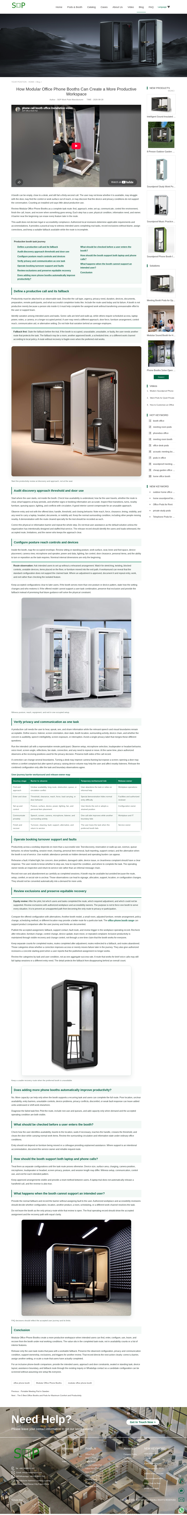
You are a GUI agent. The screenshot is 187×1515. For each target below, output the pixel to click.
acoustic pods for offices (154, 1458)
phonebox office (159, 433)
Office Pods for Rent (162, 504)
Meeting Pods (90, 1458)
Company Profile (130, 1454)
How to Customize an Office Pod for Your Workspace (160, 406)
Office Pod (89, 1454)
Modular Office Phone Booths (49, 1383)
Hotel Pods (89, 1472)
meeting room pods (160, 427)
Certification (128, 1458)
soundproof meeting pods (162, 464)
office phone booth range (121, 920)
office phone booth (22, 1383)
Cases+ (161, 377)
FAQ (64, 1454)
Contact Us (128, 1461)
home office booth (159, 476)
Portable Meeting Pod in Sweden (35, 1391)
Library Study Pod (92, 1476)
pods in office (157, 458)
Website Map (17, 1500)
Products (90, 1448)
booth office (156, 421)
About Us (129, 1448)
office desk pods (159, 445)
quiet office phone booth (153, 1488)
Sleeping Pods (91, 1479)
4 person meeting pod (152, 1454)
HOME (31, 82)
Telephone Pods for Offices (164, 517)
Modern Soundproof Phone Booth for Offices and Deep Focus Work (160, 392)
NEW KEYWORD (154, 1448)
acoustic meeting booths (162, 451)
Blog (38, 82)
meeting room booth (160, 439)
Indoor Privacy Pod (92, 1469)
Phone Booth (90, 1461)
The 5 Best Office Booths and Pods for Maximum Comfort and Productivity (49, 1395)
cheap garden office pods (162, 470)
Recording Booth (91, 1486)
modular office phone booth (80, 1383)
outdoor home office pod (164, 492)
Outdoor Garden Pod (93, 1465)
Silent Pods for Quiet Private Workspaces (160, 399)
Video (64, 1461)
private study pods (162, 510)
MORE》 (172, 91)
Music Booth (90, 1483)
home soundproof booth (164, 498)
